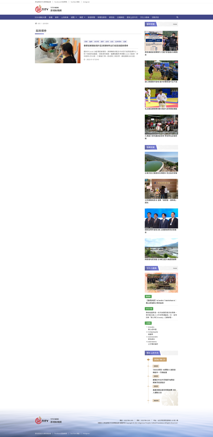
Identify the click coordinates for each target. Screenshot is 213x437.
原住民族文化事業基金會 (43, 2)
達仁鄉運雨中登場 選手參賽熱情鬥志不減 (161, 81)
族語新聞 (91, 17)
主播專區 (120, 17)
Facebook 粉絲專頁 (60, 2)
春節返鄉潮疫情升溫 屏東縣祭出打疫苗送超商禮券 (106, 45)
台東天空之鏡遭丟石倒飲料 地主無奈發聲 (161, 173)
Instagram (86, 2)
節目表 (111, 17)
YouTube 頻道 (75, 2)
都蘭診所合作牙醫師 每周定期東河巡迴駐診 (164, 381)
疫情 (107, 41)
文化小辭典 (144, 17)
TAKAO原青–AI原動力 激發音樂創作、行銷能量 (164, 371)
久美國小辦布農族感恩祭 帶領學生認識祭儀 (161, 137)
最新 (57, 17)
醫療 (90, 41)
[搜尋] (177, 17)
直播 (50, 17)
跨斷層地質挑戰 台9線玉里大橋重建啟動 (160, 259)
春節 (102, 41)
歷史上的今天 (132, 17)
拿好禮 (96, 41)
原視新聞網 (56, 10)
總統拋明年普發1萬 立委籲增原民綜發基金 (160, 231)
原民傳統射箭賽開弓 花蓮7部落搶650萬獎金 (161, 53)
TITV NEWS (54, 8)
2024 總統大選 (40, 17)
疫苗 (111, 41)
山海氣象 (64, 17)
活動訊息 (155, 17)
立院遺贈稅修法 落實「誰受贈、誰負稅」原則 (161, 201)
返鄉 (124, 41)
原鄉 (86, 41)
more (156, 401)
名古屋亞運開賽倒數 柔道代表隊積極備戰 (161, 108)
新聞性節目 (102, 17)
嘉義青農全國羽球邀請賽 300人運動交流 (164, 391)
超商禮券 (118, 41)
